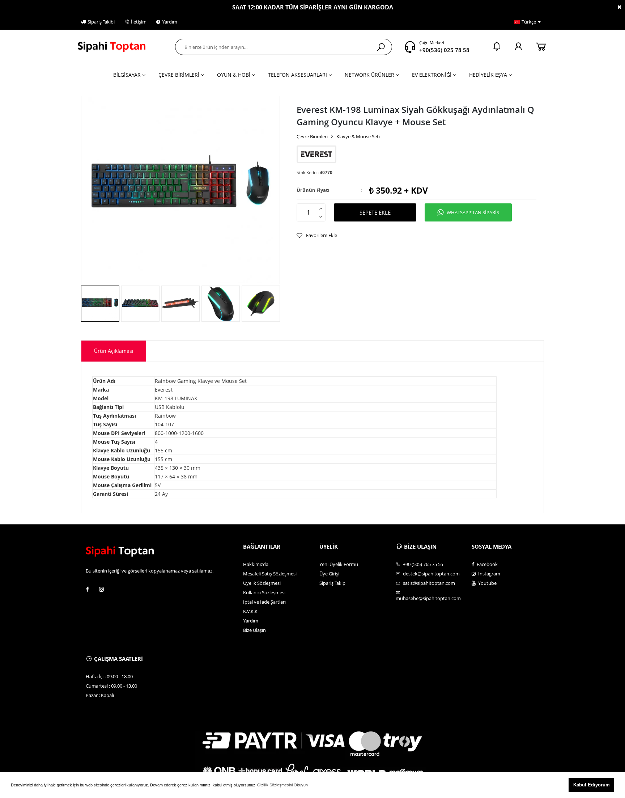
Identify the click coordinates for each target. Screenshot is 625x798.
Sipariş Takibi (101, 21)
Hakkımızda (255, 564)
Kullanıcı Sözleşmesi (264, 592)
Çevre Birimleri (312, 136)
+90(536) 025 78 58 (444, 50)
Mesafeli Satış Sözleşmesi (270, 574)
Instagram (488, 574)
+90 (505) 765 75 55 (422, 564)
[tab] (113, 351)
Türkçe (529, 21)
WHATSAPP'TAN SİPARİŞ (473, 212)
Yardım (169, 21)
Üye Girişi (329, 574)
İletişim (138, 21)
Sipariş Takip (332, 583)
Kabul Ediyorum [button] (591, 785)
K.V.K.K (250, 611)
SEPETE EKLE (375, 212)
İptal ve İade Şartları (264, 602)
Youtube (487, 583)
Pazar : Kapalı (100, 695)
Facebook (487, 564)
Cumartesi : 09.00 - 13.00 (111, 686)
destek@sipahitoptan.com (431, 574)
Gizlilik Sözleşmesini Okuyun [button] (282, 785)
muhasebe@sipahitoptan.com (428, 598)
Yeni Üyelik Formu (338, 564)
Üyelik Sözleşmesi (262, 583)
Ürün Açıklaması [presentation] (113, 350)
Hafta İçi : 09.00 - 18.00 (109, 676)
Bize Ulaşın (254, 630)
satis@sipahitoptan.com (428, 583)
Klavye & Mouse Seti (358, 136)
